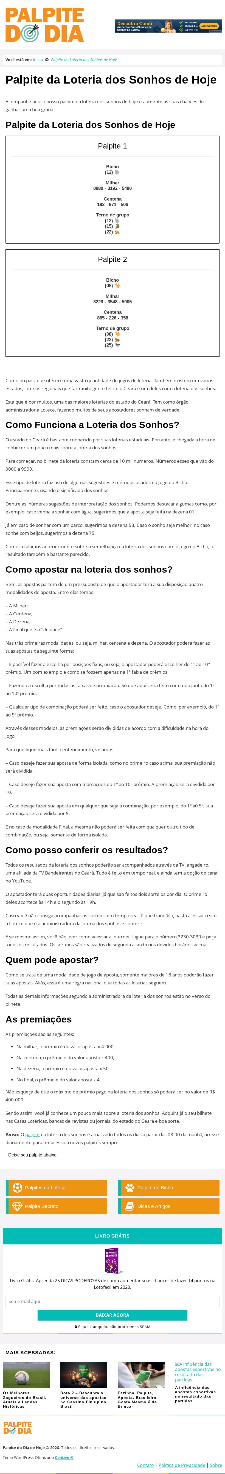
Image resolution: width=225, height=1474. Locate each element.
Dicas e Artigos (153, 1206)
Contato (145, 1465)
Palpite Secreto (41, 1206)
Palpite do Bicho (154, 1187)
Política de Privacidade (182, 1465)
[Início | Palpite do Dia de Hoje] (44, 41)
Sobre (216, 1465)
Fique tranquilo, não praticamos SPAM (114, 1327)
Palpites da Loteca (45, 1187)
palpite (32, 1134)
